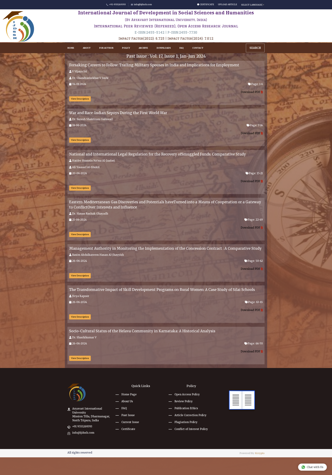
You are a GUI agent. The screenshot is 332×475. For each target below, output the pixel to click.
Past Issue (128, 415)
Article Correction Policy (190, 415)
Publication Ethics (186, 408)
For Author (106, 48)
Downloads (164, 48)
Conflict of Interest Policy (191, 429)
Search (255, 48)
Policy (126, 48)
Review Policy (183, 401)
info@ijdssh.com (83, 432)
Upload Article (227, 4)
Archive (143, 48)
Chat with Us (315, 467)
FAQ (181, 48)
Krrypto (260, 453)
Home (70, 48)
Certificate (206, 4)
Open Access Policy (187, 394)
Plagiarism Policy (185, 422)
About (87, 48)
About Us (127, 401)
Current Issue (130, 422)
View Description (80, 98)
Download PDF (251, 92)
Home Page (129, 394)
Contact (197, 48)
